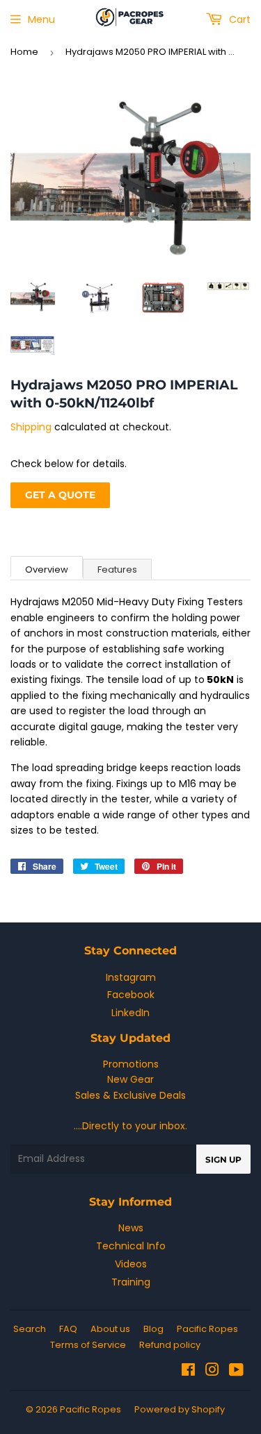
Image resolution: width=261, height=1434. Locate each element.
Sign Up (223, 1159)
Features (117, 569)
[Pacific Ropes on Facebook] (188, 1371)
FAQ (68, 1328)
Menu (41, 19)
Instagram (131, 977)
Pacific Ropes (207, 1328)
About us (110, 1328)
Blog (153, 1328)
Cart (238, 19)
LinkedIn (130, 1013)
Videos (131, 1264)
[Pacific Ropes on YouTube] (236, 1371)
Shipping (31, 427)
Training (130, 1282)
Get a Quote (60, 495)
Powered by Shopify (179, 1409)
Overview (46, 569)
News (130, 1228)
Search (29, 1328)
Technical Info (131, 1246)
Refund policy (169, 1344)
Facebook (131, 995)
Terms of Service (88, 1344)
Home (24, 51)
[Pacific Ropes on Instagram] (212, 1371)
